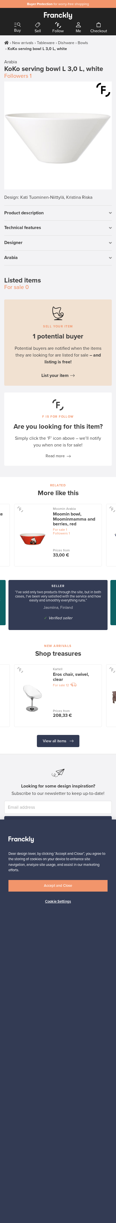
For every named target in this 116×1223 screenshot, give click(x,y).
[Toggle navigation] (17, 25)
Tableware (46, 42)
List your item (55, 375)
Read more (55, 456)
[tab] (58, 213)
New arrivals (23, 42)
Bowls (83, 42)
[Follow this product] (103, 90)
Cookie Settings (58, 901)
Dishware (66, 42)
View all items (55, 741)
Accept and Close (58, 885)
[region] (58, 1021)
